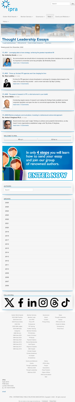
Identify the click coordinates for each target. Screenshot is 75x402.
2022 (7, 219)
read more (16, 63)
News (50, 17)
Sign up (55, 139)
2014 (7, 252)
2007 (7, 281)
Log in (21, 139)
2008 (7, 277)
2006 (7, 285)
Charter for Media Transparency (35, 43)
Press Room (48, 43)
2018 (7, 236)
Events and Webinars (62, 17)
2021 (7, 223)
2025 (7, 207)
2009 (7, 273)
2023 (7, 215)
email (4, 391)
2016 (7, 244)
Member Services (26, 17)
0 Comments (25, 63)
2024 (7, 211)
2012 (7, 261)
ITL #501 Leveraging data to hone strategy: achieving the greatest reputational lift (28, 52)
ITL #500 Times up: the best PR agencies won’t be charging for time (24, 73)
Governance (40, 17)
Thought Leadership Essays (9, 43)
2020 (7, 227)
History (5, 21)
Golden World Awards (10, 17)
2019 (7, 232)
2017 (7, 240)
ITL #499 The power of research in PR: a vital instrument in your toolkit (25, 94)
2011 (7, 265)
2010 (7, 269)
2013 (7, 256)
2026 (7, 202)
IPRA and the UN (22, 43)
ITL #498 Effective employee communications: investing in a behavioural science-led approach (32, 115)
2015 (7, 248)
